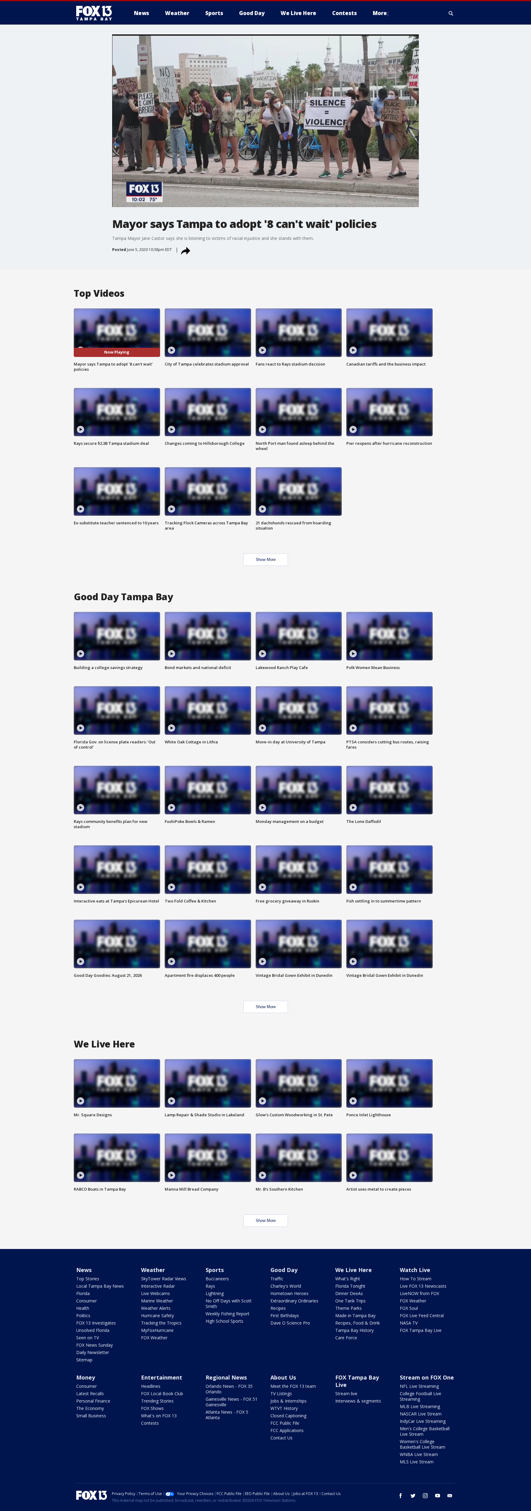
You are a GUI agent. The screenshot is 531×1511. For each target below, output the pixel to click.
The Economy (90, 1408)
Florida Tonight (350, 1286)
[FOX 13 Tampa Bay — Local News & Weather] (96, 13)
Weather (153, 1270)
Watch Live (415, 1270)
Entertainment (161, 1377)
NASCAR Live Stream (421, 1414)
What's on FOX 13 (159, 1416)
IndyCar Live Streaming (423, 1421)
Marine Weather (157, 1301)
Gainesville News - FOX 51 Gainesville (232, 1401)
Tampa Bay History (354, 1330)
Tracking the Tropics (161, 1323)
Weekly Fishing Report (228, 1314)
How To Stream (415, 1279)
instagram (425, 1496)
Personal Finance (93, 1401)
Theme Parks (348, 1308)
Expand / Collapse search (451, 13)
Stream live (346, 1393)
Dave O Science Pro (290, 1323)
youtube (437, 1496)
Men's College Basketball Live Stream (425, 1431)
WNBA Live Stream (419, 1454)
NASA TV (409, 1323)
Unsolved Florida (92, 1330)
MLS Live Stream (417, 1462)
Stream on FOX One (427, 1377)
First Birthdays (284, 1315)
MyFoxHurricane (157, 1330)
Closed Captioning (288, 1416)
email (450, 1496)
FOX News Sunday (94, 1345)
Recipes (278, 1308)
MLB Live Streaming (420, 1406)
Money (85, 1377)
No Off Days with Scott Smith (229, 1303)
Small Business (91, 1416)
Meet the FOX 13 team (293, 1386)
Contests (150, 1423)
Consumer (86, 1301)
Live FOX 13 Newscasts (423, 1286)
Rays (210, 1286)
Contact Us (281, 1438)
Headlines (150, 1386)
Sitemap (84, 1360)
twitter (413, 1496)
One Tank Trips (350, 1301)
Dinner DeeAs (349, 1293)
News (84, 1270)
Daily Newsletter (92, 1352)
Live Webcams (155, 1293)
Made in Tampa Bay (355, 1315)
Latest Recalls (90, 1393)
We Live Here (353, 1270)
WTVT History (284, 1408)
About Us (283, 1377)
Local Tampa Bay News (100, 1286)
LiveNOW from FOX (419, 1293)
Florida (83, 1293)
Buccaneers (217, 1279)
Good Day (283, 1270)
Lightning (215, 1293)
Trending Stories (157, 1401)
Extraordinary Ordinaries (294, 1301)
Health (82, 1308)
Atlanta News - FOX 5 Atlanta (227, 1414)
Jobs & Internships (288, 1401)
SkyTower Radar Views (163, 1279)
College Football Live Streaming (420, 1396)
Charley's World (285, 1286)
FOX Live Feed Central (422, 1315)
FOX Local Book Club (162, 1393)
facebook (401, 1496)
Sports (215, 1270)
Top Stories (87, 1279)
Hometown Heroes (289, 1293)
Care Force (346, 1338)
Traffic (276, 1279)
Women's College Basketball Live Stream (422, 1444)
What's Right (347, 1279)
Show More (266, 559)
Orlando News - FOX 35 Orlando (229, 1389)
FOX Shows (152, 1408)
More (380, 13)
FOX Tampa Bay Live (421, 1330)
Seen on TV (87, 1338)
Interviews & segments (358, 1401)
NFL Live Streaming (419, 1386)
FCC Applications (287, 1430)
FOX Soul (409, 1308)
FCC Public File (284, 1423)
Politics (83, 1315)
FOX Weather (154, 1338)
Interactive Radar (158, 1286)
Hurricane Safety (157, 1315)
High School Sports (224, 1321)
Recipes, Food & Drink (357, 1323)
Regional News (226, 1377)
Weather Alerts (156, 1308)
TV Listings (281, 1393)
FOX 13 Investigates (96, 1323)
